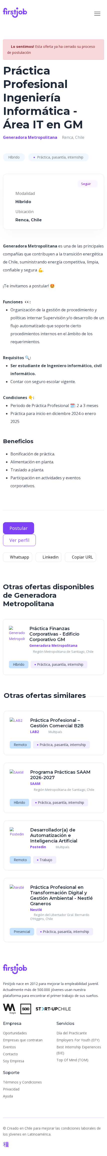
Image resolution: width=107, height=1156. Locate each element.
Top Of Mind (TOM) (72, 1060)
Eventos (9, 1047)
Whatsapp (19, 557)
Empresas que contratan (23, 1040)
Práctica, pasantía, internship (59, 157)
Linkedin (50, 557)
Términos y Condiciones (22, 1082)
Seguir (86, 183)
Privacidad (11, 1089)
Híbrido (14, 157)
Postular (18, 528)
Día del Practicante (71, 1033)
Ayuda (8, 1096)
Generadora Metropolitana (30, 137)
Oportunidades (15, 1033)
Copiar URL (82, 557)
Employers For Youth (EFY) (78, 1040)
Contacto (10, 1054)
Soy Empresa (13, 1061)
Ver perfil (19, 540)
